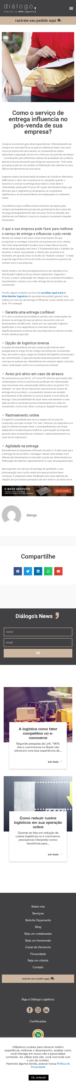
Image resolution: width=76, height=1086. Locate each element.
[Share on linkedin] (38, 571)
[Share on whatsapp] (48, 571)
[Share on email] (58, 571)
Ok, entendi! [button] (38, 1077)
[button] (71, 8)
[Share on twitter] (28, 571)
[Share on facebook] (18, 571)
